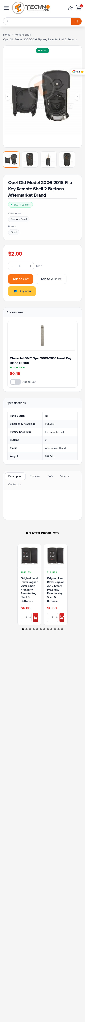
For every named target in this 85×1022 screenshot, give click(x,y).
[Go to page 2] (26, 629)
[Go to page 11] (59, 629)
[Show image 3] (48, 159)
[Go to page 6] (41, 629)
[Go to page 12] (62, 629)
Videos (64, 476)
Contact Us (15, 484)
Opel (14, 232)
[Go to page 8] (48, 629)
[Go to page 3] (30, 629)
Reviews (35, 476)
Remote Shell (22, 34)
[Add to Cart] (35, 617)
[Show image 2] (30, 159)
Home (6, 34)
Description (15, 476)
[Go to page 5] (37, 629)
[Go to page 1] (23, 629)
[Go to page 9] (51, 629)
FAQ (50, 476)
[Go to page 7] (44, 629)
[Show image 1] (11, 159)
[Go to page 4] (34, 629)
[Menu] (6, 8)
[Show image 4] (67, 159)
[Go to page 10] (55, 629)
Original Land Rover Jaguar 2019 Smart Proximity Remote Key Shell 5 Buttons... (29, 590)
